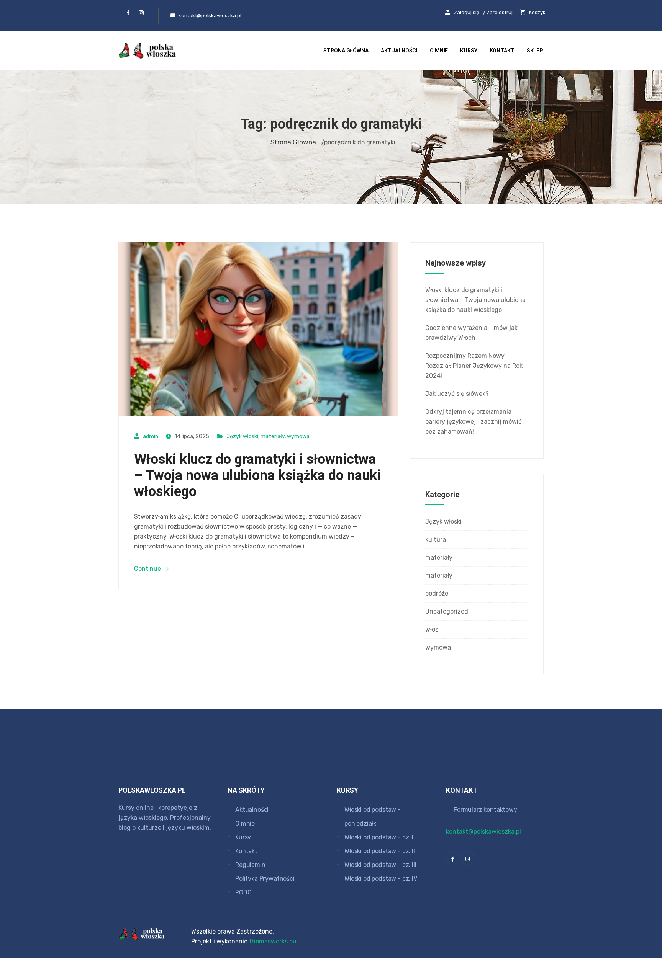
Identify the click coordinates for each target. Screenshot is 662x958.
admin (150, 436)
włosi (432, 629)
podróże (436, 593)
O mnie (439, 50)
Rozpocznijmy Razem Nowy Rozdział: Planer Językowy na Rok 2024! (474, 365)
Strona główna (345, 50)
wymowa (298, 436)
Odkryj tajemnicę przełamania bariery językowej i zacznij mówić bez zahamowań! (473, 421)
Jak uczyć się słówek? (457, 393)
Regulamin (250, 864)
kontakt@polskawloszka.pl (483, 831)
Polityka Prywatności (265, 878)
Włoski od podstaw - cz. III (380, 864)
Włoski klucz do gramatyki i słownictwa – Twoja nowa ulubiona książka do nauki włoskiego (257, 475)
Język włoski (242, 436)
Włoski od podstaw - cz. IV (380, 878)
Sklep (535, 50)
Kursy (468, 50)
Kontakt (502, 50)
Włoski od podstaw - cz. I (378, 837)
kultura (435, 539)
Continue (148, 568)
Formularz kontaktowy (485, 809)
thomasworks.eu (273, 941)
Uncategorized (446, 611)
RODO (243, 892)
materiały (273, 436)
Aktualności (399, 50)
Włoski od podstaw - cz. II (379, 851)
